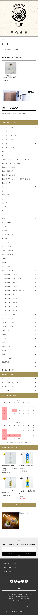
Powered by (9, 611)
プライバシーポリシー (13, 598)
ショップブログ (15, 600)
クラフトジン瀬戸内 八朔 (26, 465)
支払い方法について (15, 594)
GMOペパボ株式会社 (27, 606)
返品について (11, 596)
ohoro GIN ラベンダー (8, 465)
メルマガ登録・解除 (24, 598)
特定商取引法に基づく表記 (22, 596)
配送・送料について (26, 594)
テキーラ (9, 39)
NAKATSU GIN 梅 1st (9, 490)
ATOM (24, 600)
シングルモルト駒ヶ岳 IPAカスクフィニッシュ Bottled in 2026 (27, 491)
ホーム (3, 39)
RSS (21, 600)
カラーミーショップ (6, 606)
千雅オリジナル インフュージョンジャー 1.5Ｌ (10, 76)
